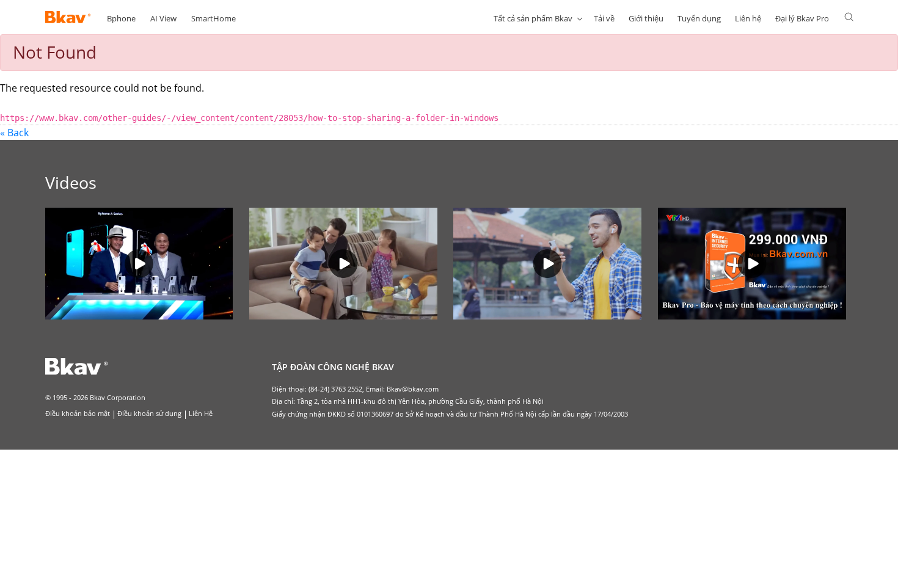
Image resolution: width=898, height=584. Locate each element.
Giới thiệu (646, 18)
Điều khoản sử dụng (149, 413)
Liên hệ (748, 18)
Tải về (604, 18)
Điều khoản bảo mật (77, 413)
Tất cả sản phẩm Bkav (533, 18)
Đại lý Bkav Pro (802, 18)
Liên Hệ (201, 413)
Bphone (121, 18)
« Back (14, 132)
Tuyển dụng (699, 18)
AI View (163, 18)
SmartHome (213, 18)
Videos (71, 182)
